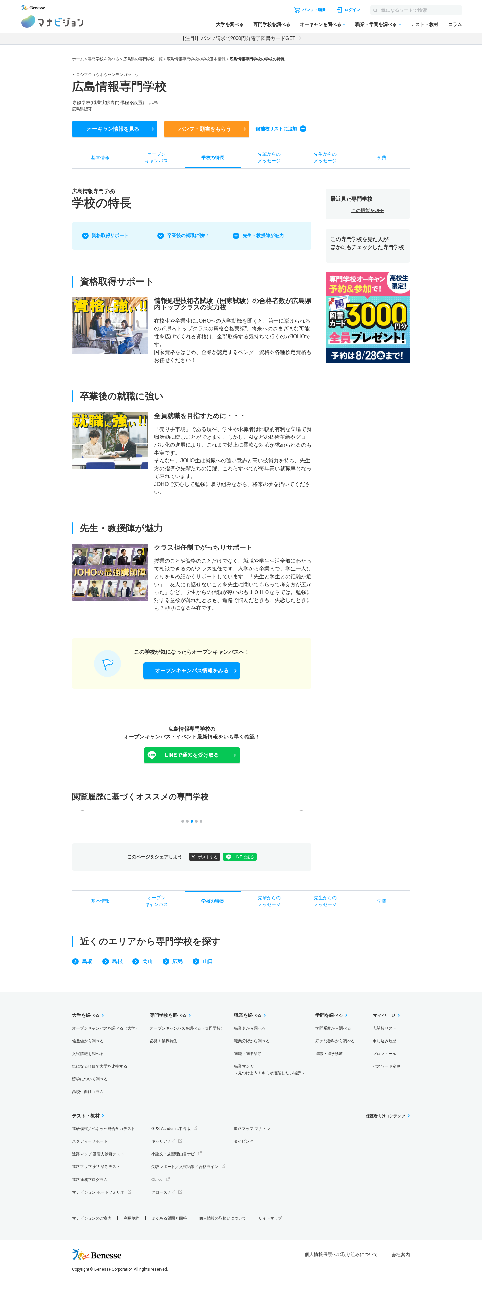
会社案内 (401, 1254)
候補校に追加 (276, 128)
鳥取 (87, 961)
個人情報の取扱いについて (222, 1218)
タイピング (243, 1141)
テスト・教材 (424, 24)
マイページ (384, 1015)
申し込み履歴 (384, 1041)
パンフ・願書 (205, 129)
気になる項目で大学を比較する (99, 1066)
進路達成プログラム (90, 1179)
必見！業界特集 (163, 1041)
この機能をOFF (367, 210)
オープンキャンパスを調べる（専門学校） (187, 1028)
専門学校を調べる (271, 24)
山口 (208, 961)
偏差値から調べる (88, 1041)
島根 (117, 961)
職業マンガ (269, 1069)
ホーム (78, 59)
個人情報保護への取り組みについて (341, 1254)
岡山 (147, 961)
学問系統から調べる (333, 1028)
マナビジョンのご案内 (91, 1218)
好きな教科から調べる (335, 1041)
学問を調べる (329, 1015)
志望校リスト (384, 1028)
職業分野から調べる (252, 1041)
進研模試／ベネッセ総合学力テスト (103, 1129)
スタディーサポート (90, 1141)
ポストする (208, 857)
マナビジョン (52, 21)
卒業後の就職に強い (188, 235)
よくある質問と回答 (169, 1218)
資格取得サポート (110, 235)
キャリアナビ (163, 1141)
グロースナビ (163, 1192)
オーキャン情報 (113, 129)
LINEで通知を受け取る (192, 755)
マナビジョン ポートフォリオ (98, 1192)
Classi (157, 1179)
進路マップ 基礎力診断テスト (98, 1154)
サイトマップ (270, 1218)
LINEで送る (243, 857)
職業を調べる (248, 1015)
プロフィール (384, 1054)
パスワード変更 (386, 1066)
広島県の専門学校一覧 (143, 59)
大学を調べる (230, 24)
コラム (455, 24)
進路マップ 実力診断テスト (96, 1166)
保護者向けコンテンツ (385, 1116)
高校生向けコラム (88, 1092)
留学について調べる (90, 1079)
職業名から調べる (250, 1028)
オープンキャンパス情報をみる (192, 670)
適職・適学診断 (248, 1054)
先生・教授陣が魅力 (263, 235)
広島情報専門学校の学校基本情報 (196, 59)
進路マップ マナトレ (252, 1129)
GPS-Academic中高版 (171, 1129)
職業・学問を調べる (376, 24)
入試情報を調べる (88, 1054)
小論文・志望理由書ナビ (173, 1154)
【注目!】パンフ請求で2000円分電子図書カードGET (237, 38)
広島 (177, 961)
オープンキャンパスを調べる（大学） (105, 1028)
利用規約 (131, 1218)
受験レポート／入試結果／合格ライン (184, 1166)
